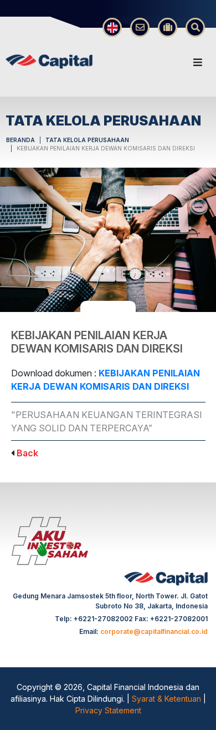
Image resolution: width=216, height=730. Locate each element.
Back (27, 453)
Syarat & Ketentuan (167, 698)
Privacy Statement (108, 710)
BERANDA (20, 140)
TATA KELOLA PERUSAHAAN (87, 140)
